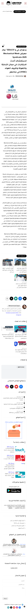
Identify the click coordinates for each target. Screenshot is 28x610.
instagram (18, 315)
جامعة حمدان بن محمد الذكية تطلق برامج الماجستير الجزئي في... (21, 285)
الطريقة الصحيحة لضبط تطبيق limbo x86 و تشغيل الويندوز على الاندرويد (9, 467)
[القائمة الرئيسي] (25, 3)
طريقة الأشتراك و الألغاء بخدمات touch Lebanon (9, 450)
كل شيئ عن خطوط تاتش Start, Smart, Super (9, 475)
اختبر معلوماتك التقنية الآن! (16, 408)
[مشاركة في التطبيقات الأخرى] (7, 298)
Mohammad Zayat (20, 76)
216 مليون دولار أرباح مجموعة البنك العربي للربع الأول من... (21, 270)
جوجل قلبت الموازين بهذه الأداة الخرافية (13, 404)
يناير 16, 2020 (11, 472)
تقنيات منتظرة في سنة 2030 (16, 412)
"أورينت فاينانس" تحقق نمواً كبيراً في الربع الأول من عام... (8, 270)
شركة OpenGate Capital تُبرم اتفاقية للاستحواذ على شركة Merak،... (8, 336)
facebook (8, 313)
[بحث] (2, 3)
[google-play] (8, 607)
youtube (13, 313)
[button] (20, 298)
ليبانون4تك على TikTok (19, 523)
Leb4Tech (7, 604)
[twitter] (11, 386)
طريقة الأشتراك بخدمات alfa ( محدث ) (9, 458)
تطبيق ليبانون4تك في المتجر (17, 525)
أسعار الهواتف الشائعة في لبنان (17, 520)
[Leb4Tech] (14, 3)
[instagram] (7, 386)
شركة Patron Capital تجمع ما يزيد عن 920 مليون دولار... (7, 11)
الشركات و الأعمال (21, 46)
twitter (17, 313)
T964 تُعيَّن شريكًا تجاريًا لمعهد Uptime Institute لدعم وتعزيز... (21, 336)
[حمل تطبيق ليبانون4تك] (14, 493)
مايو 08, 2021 (11, 463)
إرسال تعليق (21, 367)
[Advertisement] (14, 31)
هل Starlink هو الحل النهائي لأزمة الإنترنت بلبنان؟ (13, 399)
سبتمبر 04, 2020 (10, 446)
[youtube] (16, 386)
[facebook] (21, 386)
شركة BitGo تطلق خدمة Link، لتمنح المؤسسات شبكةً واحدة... (21, 351)
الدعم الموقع (21, 528)
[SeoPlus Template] (22, 605)
